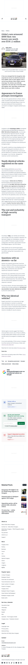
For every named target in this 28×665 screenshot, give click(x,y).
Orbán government (6, 363)
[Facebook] (4, 662)
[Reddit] (18, 662)
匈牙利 (3, 567)
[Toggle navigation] (2, 19)
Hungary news (5, 544)
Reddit (3, 612)
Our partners (5, 532)
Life (2, 553)
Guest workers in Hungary (8, 584)
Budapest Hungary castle (8, 595)
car (6, 361)
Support (4, 537)
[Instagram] (7, 662)
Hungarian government (14, 361)
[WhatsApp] (14, 662)
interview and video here (8, 344)
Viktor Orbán (15, 363)
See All (24, 484)
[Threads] (21, 662)
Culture (3, 556)
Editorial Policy (5, 631)
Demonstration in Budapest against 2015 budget (10, 497)
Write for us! (4, 534)
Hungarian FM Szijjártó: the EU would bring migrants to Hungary (10, 491)
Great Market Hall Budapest (8, 593)
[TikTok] (11, 662)
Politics (3, 547)
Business (4, 549)
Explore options (11, 406)
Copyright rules (5, 626)
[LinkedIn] (2, 662)
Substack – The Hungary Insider (9, 616)
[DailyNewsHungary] (14, 19)
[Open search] (25, 18)
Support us (10, 439)
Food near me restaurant (8, 579)
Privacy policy (5, 628)
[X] (9, 662)
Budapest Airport (6, 577)
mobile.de (21, 239)
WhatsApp (4, 607)
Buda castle (4, 597)
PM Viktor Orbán (21, 348)
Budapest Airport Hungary (8, 591)
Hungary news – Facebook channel (10, 619)
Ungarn (3, 563)
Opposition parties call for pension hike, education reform (9, 505)
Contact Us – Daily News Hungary (10, 526)
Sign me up (21, 423)
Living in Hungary (6, 575)
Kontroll (17, 169)
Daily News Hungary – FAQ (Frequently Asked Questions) (13, 529)
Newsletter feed (5, 605)
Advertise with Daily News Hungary (10, 633)
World (3, 560)
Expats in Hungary (6, 586)
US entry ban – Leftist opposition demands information (8, 511)
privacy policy (14, 426)
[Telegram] (16, 662)
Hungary (23, 361)
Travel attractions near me (8, 581)
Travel (3, 551)
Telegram (4, 609)
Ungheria (4, 565)
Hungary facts (5, 588)
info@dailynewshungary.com (9, 642)
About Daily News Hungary (8, 524)
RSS (3, 614)
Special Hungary (6, 558)
